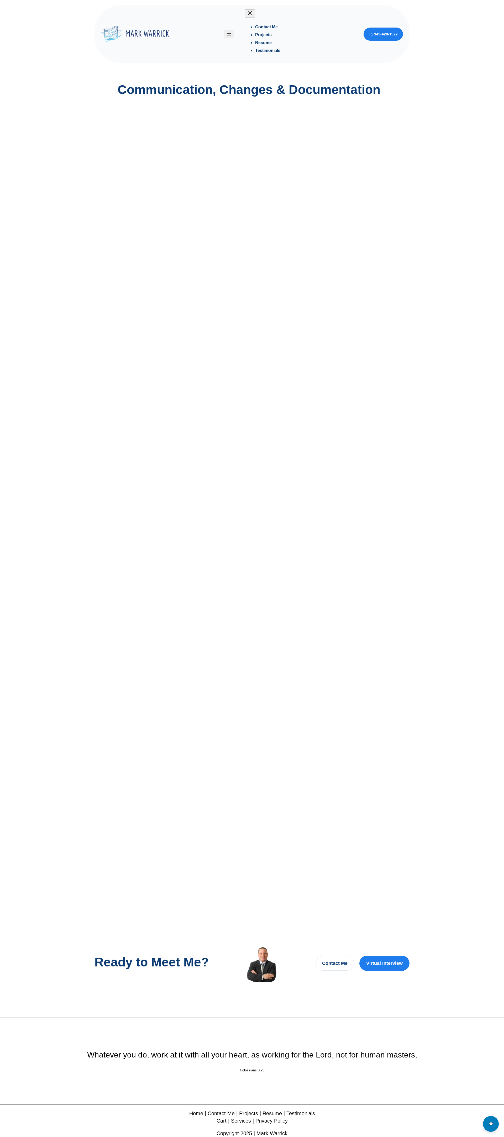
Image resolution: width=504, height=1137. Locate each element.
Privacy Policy (271, 1121)
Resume (272, 1113)
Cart (222, 1121)
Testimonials (300, 1113)
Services (241, 1121)
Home (196, 1113)
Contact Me (335, 963)
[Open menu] (229, 34)
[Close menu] (250, 13)
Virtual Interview (384, 963)
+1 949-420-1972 (383, 34)
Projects (248, 1113)
